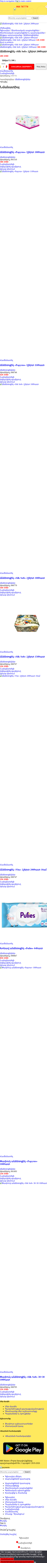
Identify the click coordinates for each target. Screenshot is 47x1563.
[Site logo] (20, 15)
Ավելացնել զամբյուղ (21, 67)
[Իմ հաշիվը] (31, 11)
